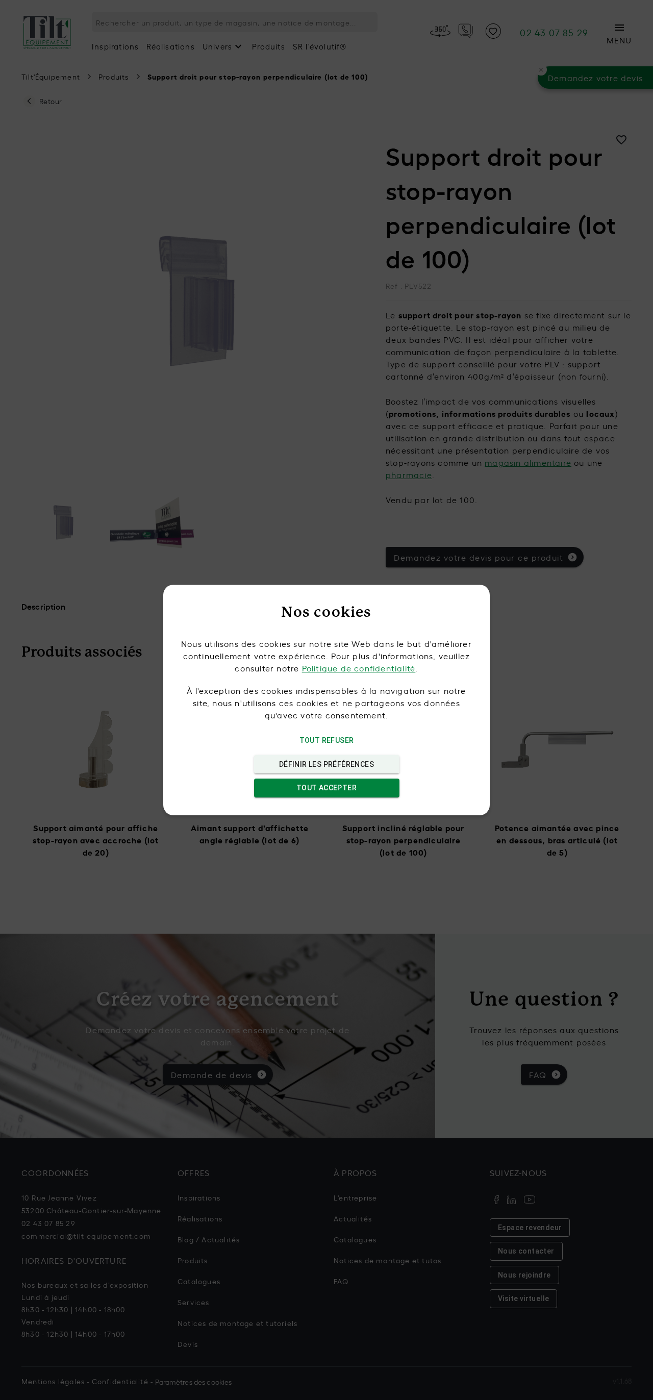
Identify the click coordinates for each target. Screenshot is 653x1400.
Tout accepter (326, 788)
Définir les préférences (326, 764)
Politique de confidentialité (359, 667)
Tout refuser (326, 740)
